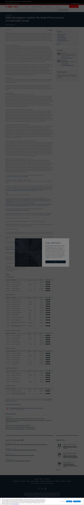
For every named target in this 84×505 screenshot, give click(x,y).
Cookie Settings (62, 501)
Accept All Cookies (77, 501)
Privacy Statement (15, 503)
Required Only (69, 501)
